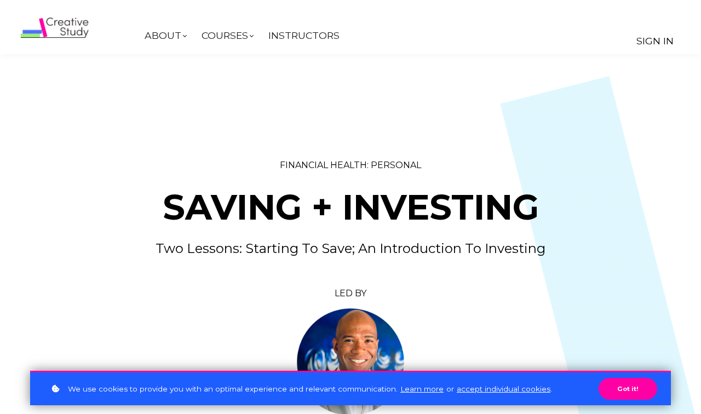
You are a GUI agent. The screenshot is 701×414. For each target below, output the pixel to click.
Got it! (628, 389)
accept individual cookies (503, 388)
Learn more (422, 388)
